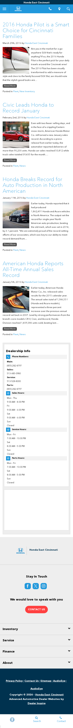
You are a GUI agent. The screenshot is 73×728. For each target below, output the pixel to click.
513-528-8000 (14, 381)
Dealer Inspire (37, 703)
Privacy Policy (14, 681)
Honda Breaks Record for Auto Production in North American (33, 185)
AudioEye (59, 681)
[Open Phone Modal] (50, 8)
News (22, 166)
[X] (36, 586)
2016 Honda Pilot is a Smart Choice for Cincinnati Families (36, 30)
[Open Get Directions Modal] (59, 8)
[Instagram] (44, 586)
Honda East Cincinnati (36, 43)
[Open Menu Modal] (4, 8)
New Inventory (27, 91)
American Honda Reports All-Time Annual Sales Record (33, 269)
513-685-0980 (14, 374)
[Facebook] (28, 586)
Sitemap (45, 681)
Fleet (15, 91)
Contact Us (31, 681)
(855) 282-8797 (14, 366)
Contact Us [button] (36, 609)
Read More (10, 86)
